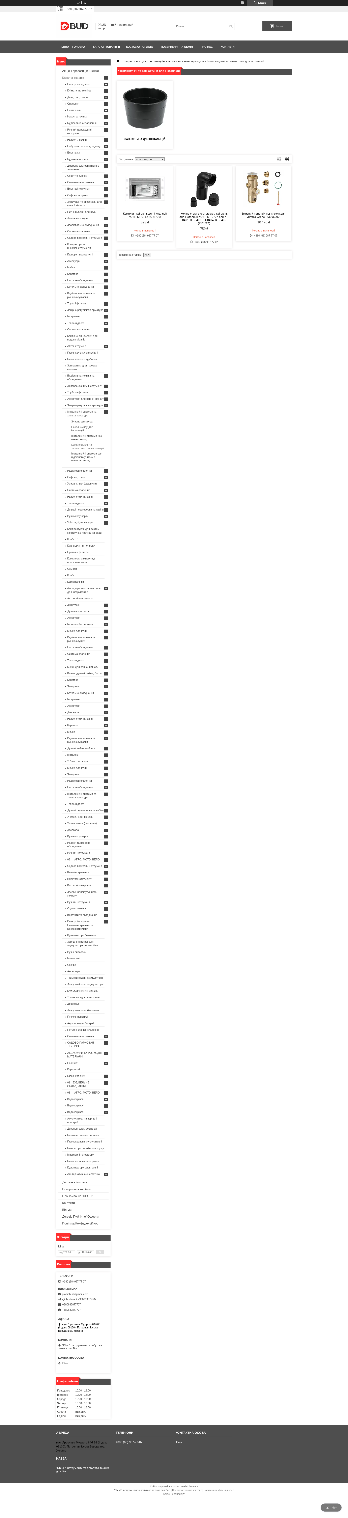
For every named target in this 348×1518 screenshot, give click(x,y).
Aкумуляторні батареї (80, 1023)
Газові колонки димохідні (82, 352)
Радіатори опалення (79, 470)
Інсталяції (73, 754)
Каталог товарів (73, 77)
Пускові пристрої (77, 1016)
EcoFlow (72, 1063)
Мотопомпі (73, 958)
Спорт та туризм (77, 175)
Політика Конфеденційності (81, 1223)
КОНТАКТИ (227, 46)
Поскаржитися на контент (187, 1490)
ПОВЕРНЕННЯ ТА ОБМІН (177, 46)
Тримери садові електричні (83, 997)
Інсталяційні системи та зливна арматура (176, 61)
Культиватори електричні (82, 1167)
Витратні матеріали (79, 885)
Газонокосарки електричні (83, 1161)
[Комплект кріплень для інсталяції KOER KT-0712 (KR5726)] (145, 188)
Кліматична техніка (79, 90)
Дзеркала (73, 712)
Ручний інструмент (78, 852)
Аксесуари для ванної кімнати (85, 398)
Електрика (73, 152)
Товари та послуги (134, 61)
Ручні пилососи (76, 952)
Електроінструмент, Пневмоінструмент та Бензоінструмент (80, 925)
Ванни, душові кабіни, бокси (84, 673)
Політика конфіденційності (219, 1490)
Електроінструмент (79, 84)
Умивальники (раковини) (82, 483)
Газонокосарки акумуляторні (84, 1141)
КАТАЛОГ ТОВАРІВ (105, 46)
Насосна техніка (77, 116)
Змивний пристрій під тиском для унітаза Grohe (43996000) (263, 215)
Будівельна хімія (77, 159)
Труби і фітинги (76, 303)
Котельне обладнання (80, 286)
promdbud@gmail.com (75, 1294)
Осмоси (72, 568)
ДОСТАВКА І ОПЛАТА (139, 46)
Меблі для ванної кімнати (82, 666)
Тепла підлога (75, 323)
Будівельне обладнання (81, 123)
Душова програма (78, 611)
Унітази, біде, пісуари (80, 522)
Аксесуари (73, 261)
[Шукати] (230, 26)
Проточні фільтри (77, 552)
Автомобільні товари (79, 598)
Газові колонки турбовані (82, 359)
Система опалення (78, 231)
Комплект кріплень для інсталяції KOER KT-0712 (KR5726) (145, 215)
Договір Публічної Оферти (80, 1216)
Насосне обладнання (80, 280)
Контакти (68, 1203)
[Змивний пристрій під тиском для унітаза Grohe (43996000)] (263, 188)
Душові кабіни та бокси (81, 748)
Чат (334, 1507)
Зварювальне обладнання (83, 224)
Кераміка (72, 273)
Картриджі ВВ (75, 581)
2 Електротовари (77, 761)
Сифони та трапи (77, 195)
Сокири (71, 964)
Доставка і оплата (74, 1182)
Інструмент (74, 316)
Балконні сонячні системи (83, 1135)
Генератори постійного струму (85, 1148)
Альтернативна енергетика (83, 1174)
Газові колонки (76, 1075)
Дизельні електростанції (82, 1128)
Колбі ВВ (72, 539)
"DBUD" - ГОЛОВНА (72, 46)
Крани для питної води (81, 545)
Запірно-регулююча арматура (85, 309)
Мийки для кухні (77, 630)
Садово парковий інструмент (84, 237)
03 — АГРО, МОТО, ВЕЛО (83, 859)
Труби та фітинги (77, 392)
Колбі (70, 575)
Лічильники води (77, 218)
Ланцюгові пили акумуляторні (85, 984)
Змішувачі (73, 604)
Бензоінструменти (78, 872)
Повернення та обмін (76, 1189)
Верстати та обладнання (82, 914)
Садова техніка (76, 908)
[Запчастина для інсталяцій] (145, 108)
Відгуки (67, 1209)
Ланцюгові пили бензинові (83, 1010)
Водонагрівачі (75, 1099)
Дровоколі (73, 1003)
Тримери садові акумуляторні (85, 977)
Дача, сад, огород (78, 97)
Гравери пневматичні (80, 254)
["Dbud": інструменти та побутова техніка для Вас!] (74, 26)
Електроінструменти (79, 878)
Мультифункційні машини (82, 990)
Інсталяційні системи (80, 624)
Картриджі (73, 1069)
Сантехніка (74, 110)
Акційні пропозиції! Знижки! (80, 71)
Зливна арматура (81, 421)
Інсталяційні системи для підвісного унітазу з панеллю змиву (86, 457)
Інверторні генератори (80, 1154)
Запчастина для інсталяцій (144, 139)
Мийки (71, 267)
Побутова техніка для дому (84, 146)
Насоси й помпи (77, 139)
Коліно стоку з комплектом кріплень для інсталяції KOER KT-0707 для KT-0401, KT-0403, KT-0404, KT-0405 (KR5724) (204, 218)
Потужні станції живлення (83, 1029)
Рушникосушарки (77, 516)
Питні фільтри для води (81, 211)
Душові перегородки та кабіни (85, 509)
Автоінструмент (76, 346)
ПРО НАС (207, 46)
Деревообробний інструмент (84, 385)
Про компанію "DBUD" (77, 1196)
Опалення (73, 103)
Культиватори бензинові (81, 935)
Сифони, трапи (76, 477)
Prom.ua (193, 1486)
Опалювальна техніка (80, 182)
